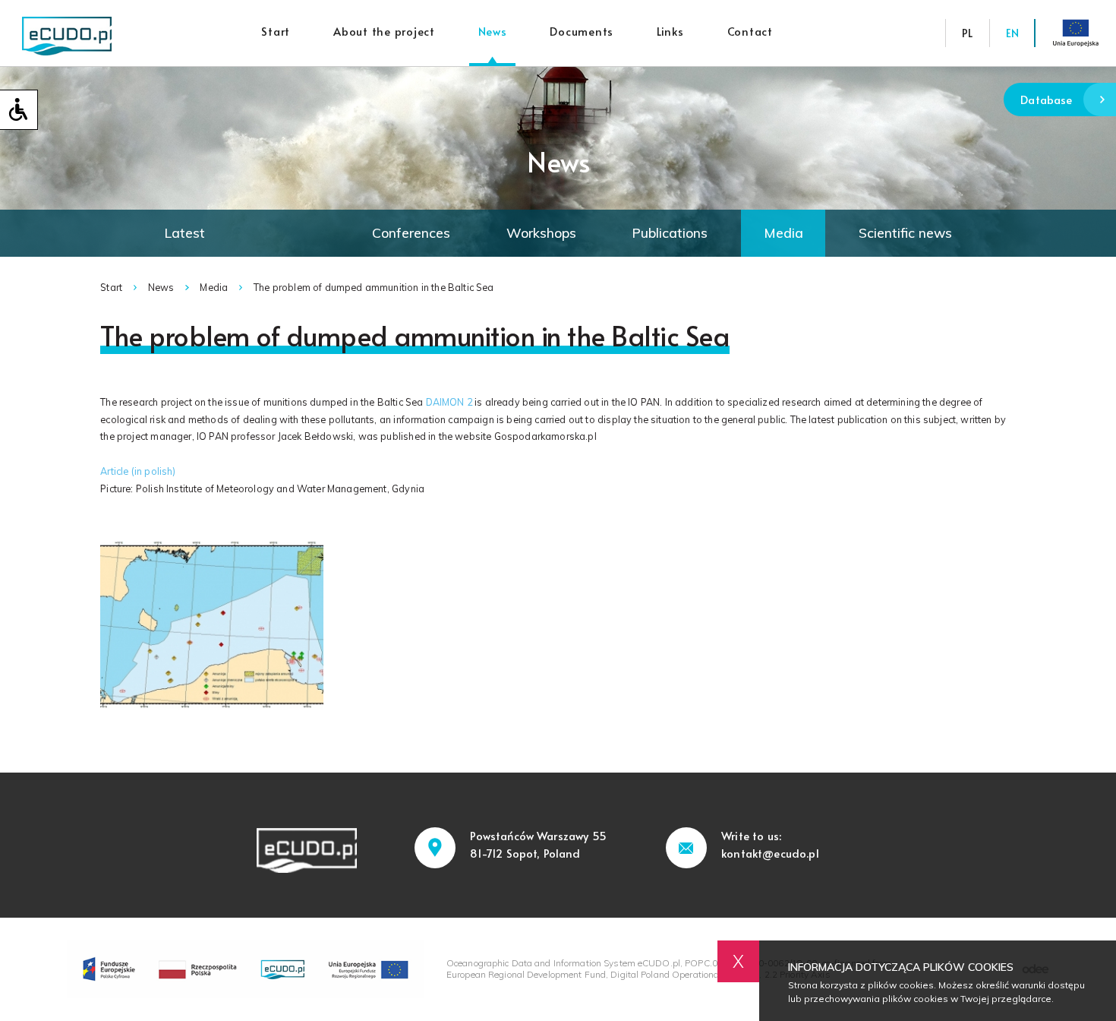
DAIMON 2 (449, 402)
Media (783, 232)
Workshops (541, 232)
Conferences (411, 232)
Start (275, 31)
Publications (670, 232)
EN (1012, 32)
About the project (384, 31)
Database (1046, 99)
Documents (581, 31)
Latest (184, 232)
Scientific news (905, 232)
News (492, 31)
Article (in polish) (137, 471)
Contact (750, 31)
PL (967, 32)
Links (670, 31)
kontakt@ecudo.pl (770, 853)
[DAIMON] (211, 626)
